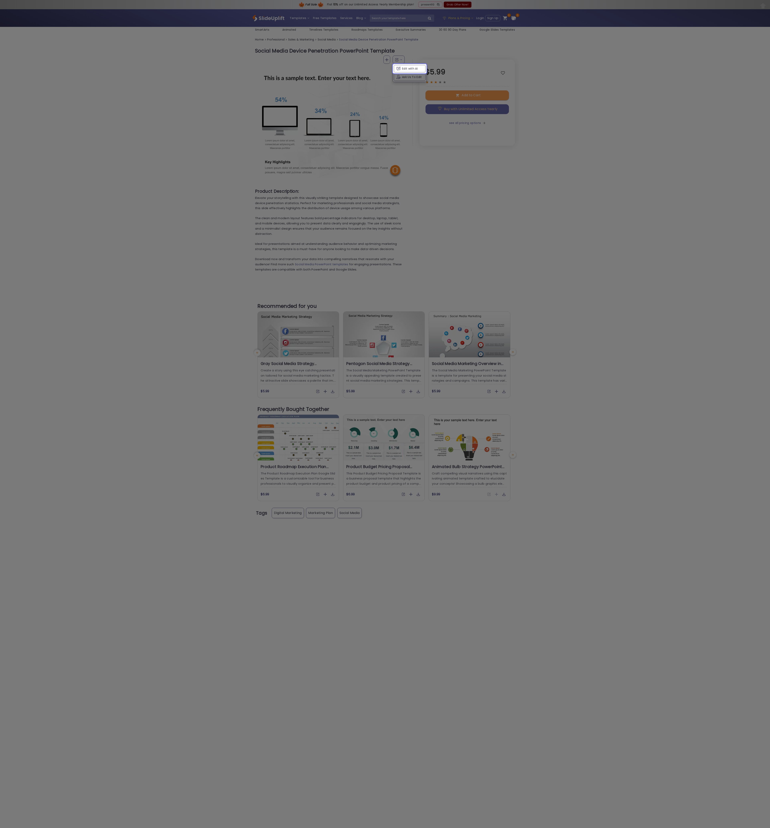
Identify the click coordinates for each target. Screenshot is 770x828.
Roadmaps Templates (367, 30)
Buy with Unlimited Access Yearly (470, 109)
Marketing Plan (320, 513)
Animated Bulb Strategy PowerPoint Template (467, 469)
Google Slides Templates (497, 30)
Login (480, 18)
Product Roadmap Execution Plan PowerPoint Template (293, 469)
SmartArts (262, 30)
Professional (276, 39)
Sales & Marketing (301, 39)
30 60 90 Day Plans (452, 30)
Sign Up (492, 18)
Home (259, 39)
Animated (289, 30)
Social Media (327, 39)
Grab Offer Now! (457, 4)
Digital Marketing (288, 513)
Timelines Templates (323, 30)
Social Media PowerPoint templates (321, 264)
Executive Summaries (411, 30)
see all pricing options (465, 123)
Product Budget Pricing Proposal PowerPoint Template (378, 469)
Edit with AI (410, 69)
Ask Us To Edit (412, 77)
